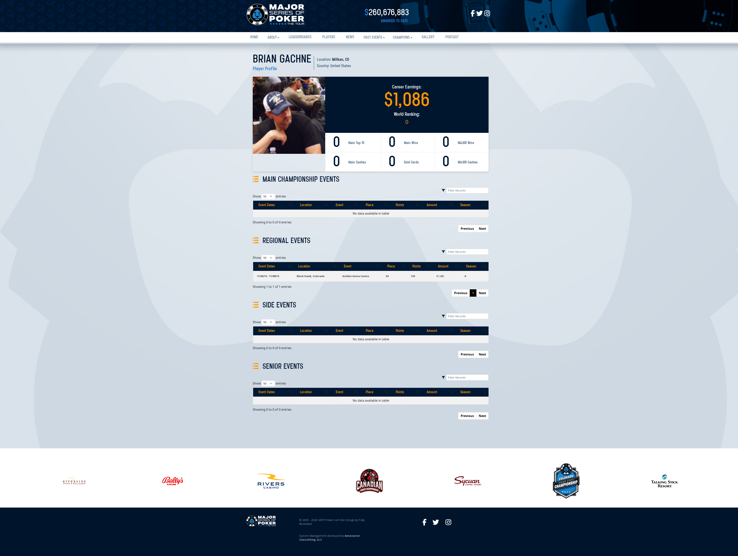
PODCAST (452, 37)
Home (254, 37)
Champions (401, 37)
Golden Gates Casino (355, 276)
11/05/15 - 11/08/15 (268, 276)
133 (413, 276)
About (272, 37)
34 (387, 276)
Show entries (269, 196)
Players (328, 37)
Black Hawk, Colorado (311, 276)
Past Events (373, 37)
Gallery (428, 37)
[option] (74, 481)
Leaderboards (300, 37)
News (350, 37)
